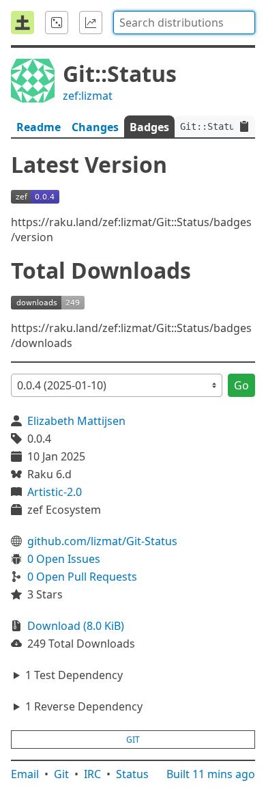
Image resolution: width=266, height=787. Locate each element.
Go (241, 385)
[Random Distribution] (56, 22)
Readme (38, 127)
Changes (95, 127)
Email (25, 774)
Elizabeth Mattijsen (76, 420)
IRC (92, 774)
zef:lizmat (88, 95)
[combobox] (184, 22)
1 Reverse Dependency (84, 706)
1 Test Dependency (74, 674)
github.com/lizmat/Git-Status (102, 541)
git (133, 739)
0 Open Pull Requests (82, 576)
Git (61, 774)
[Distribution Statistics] (90, 22)
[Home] (22, 22)
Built (210, 774)
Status (132, 774)
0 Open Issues (63, 558)
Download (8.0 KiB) (75, 625)
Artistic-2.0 (54, 491)
